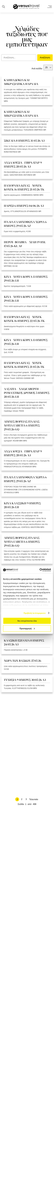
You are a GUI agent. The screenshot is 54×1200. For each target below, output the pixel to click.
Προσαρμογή (26, 628)
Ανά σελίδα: (37, 68)
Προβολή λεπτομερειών (35, 613)
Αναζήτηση (45, 57)
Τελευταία (33, 799)
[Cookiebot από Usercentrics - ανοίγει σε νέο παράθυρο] (39, 570)
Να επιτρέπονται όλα (27, 621)
